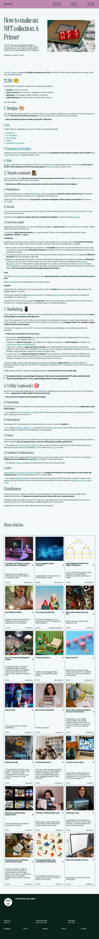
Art (7, 125)
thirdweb (76, 217)
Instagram (7, 928)
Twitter (25, 928)
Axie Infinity (20, 445)
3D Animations (11, 135)
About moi (7, 920)
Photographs (11, 138)
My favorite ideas (41, 920)
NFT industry (12, 72)
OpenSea (36, 194)
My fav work (57, 5)
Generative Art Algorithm (19, 148)
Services (6, 922)
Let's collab (91, 5)
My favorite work (41, 922)
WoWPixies (20, 478)
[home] (8, 4)
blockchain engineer (23, 276)
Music (9, 160)
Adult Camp (74, 5)
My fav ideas (57, 3)
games (31, 295)
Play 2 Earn (53, 447)
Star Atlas (31, 445)
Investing (73, 3)
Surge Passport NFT (11, 155)
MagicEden (10, 264)
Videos (8, 140)
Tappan (19, 463)
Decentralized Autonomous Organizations (19, 473)
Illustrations (10, 133)
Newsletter (90, 3)
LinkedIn (45, 928)
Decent (48, 167)
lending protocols (58, 295)
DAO (55, 428)
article (13, 282)
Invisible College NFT (23, 428)
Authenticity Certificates (15, 143)
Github (63, 928)
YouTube (83, 928)
